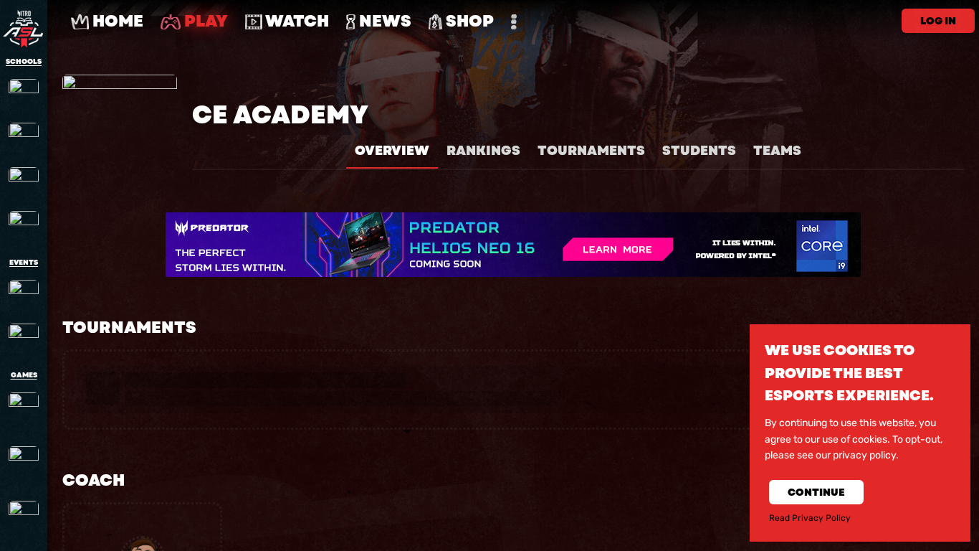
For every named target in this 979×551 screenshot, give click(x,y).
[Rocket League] (24, 521)
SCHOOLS (24, 62)
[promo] (513, 244)
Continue (816, 492)
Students (699, 150)
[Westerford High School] (24, 226)
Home (116, 21)
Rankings (483, 150)
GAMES (24, 375)
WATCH (295, 21)
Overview (392, 150)
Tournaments (591, 150)
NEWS (383, 21)
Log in (938, 21)
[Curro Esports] (24, 339)
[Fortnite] (24, 466)
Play (204, 21)
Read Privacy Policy (810, 518)
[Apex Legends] (24, 412)
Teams (777, 150)
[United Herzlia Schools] (24, 182)
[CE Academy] (24, 94)
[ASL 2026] (24, 295)
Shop (468, 21)
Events (23, 263)
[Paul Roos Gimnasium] (24, 138)
